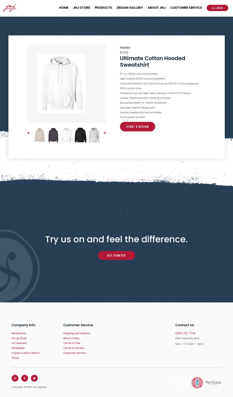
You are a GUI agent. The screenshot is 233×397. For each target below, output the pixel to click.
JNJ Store (81, 7)
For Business (19, 343)
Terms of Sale (71, 343)
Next (104, 133)
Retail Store (19, 333)
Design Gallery (130, 7)
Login (219, 8)
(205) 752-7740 (185, 333)
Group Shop (19, 338)
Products (103, 7)
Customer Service (186, 7)
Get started (116, 255)
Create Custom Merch (26, 353)
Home (63, 7)
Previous (28, 133)
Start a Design (137, 127)
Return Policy (71, 338)
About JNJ (157, 7)
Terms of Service (73, 348)
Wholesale (18, 348)
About (15, 358)
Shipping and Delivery (76, 333)
